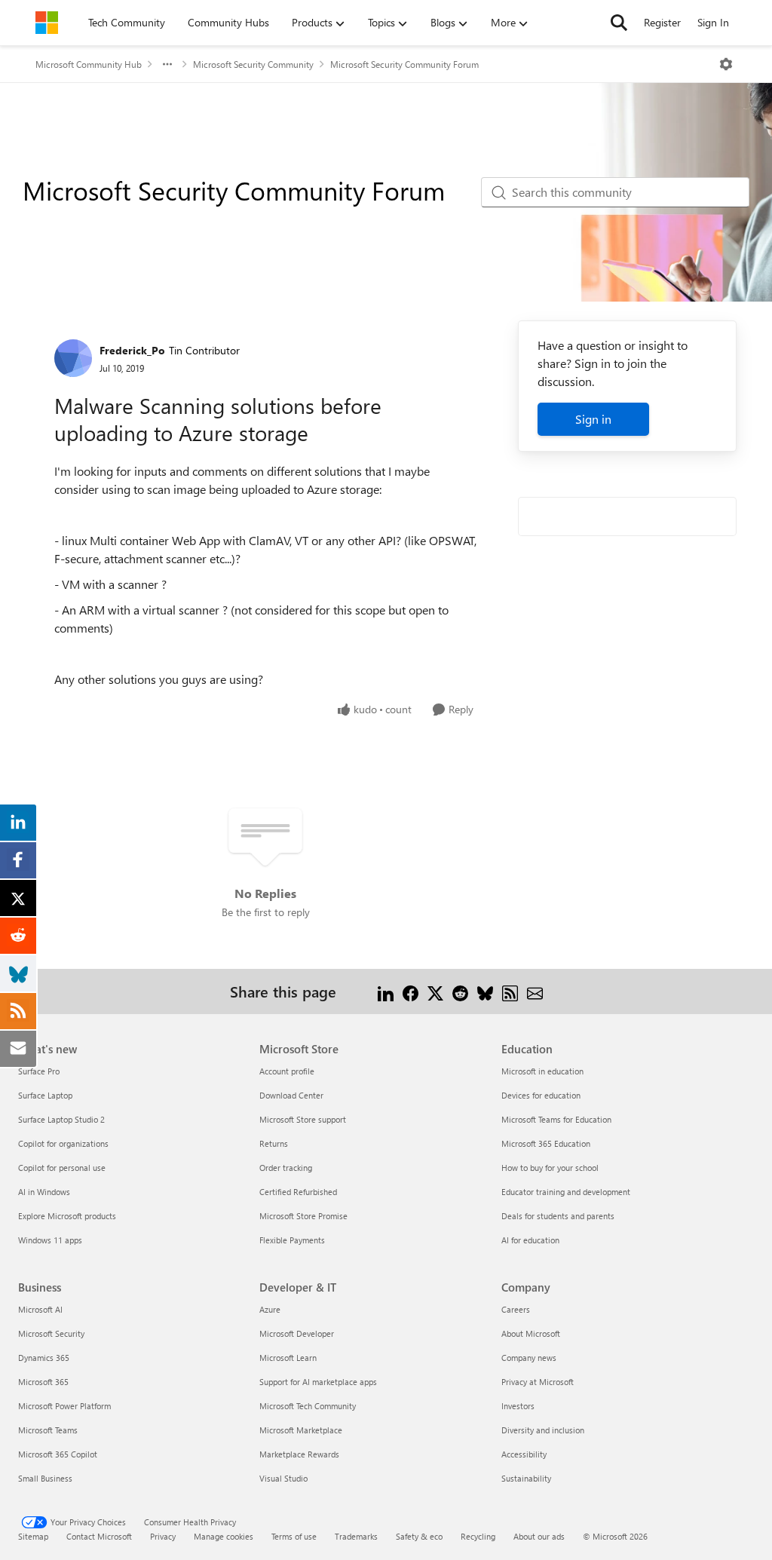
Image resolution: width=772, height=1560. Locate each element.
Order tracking (285, 1167)
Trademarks (356, 1536)
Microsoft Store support (302, 1119)
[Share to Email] (535, 991)
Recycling (478, 1536)
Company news (528, 1357)
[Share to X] (435, 991)
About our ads (539, 1536)
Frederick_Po (132, 350)
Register (662, 22)
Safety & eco (419, 1536)
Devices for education (541, 1095)
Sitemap (33, 1536)
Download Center (291, 1095)
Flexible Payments (292, 1240)
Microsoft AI (40, 1309)
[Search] (619, 23)
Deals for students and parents (557, 1215)
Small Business (45, 1478)
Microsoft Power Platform (64, 1405)
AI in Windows (44, 1191)
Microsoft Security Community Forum (404, 64)
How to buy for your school (550, 1167)
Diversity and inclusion (542, 1430)
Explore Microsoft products (67, 1215)
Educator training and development (565, 1191)
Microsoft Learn (288, 1357)
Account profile (286, 1071)
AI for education (530, 1240)
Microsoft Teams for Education (556, 1119)
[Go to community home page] (46, 22)
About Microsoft (530, 1333)
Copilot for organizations (63, 1143)
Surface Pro (39, 1071)
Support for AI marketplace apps (318, 1381)
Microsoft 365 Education (545, 1143)
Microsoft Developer (296, 1333)
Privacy (163, 1536)
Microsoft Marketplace (300, 1430)
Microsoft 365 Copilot (57, 1454)
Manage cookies (223, 1536)
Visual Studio (283, 1478)
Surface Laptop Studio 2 (61, 1119)
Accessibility (524, 1454)
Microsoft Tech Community (307, 1405)
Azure (269, 1309)
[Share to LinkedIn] (386, 991)
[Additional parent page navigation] (167, 64)
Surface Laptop (45, 1095)
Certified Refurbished (298, 1191)
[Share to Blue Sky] (485, 991)
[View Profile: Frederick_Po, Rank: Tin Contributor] (73, 358)
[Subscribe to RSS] (510, 991)
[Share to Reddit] (460, 991)
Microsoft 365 (43, 1381)
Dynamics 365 (43, 1357)
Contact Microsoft (99, 1536)
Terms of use (294, 1536)
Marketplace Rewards (299, 1454)
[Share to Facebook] (410, 991)
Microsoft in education (542, 1071)
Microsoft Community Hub (88, 64)
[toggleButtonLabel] (726, 64)
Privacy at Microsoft (537, 1381)
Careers (515, 1309)
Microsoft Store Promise (303, 1215)
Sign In (713, 22)
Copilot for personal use (62, 1167)
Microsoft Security (51, 1333)
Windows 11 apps (50, 1240)
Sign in (593, 419)
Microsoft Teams (48, 1430)
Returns (273, 1143)
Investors (518, 1405)
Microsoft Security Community (253, 64)
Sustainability (526, 1478)
